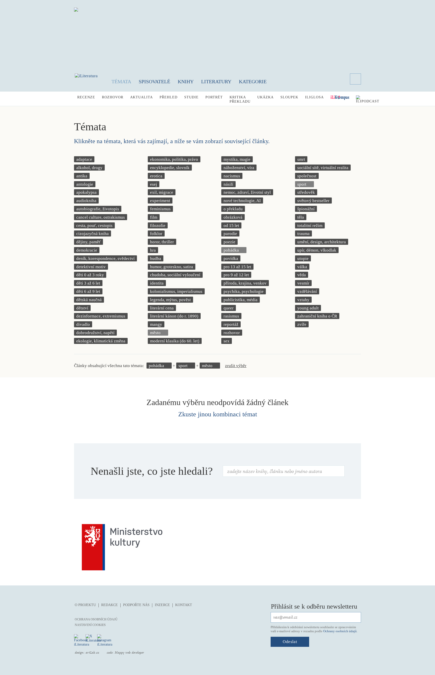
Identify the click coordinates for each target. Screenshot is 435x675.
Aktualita (141, 97)
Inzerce (162, 605)
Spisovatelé (154, 81)
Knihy (186, 81)
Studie (191, 97)
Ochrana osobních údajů (96, 619)
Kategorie (253, 81)
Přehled (168, 97)
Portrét (214, 97)
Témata (121, 81)
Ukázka (265, 97)
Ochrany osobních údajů (340, 631)
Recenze (86, 97)
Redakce (109, 605)
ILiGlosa (314, 97)
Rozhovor (112, 97)
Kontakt (183, 605)
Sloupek (289, 97)
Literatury (216, 81)
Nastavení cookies (90, 625)
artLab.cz (92, 653)
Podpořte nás (136, 605)
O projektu (85, 605)
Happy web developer (129, 653)
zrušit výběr (235, 365)
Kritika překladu (240, 99)
